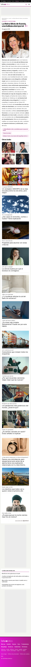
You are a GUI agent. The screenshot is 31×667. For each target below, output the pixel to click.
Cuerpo (14, 644)
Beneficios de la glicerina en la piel (11, 573)
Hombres (10, 646)
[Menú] (29, 4)
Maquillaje (4, 646)
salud (8, 650)
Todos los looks (7, 133)
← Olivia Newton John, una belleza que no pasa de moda (15, 130)
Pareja (29, 1)
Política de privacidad (13, 654)
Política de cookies (24, 654)
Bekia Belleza (5, 18)
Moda (13, 1)
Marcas (3, 644)
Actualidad (9, 1)
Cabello (9, 644)
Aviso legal (4, 654)
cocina (16, 649)
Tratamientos (25, 644)
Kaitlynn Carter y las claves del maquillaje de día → (15, 136)
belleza (12, 649)
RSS (2, 656)
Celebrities (17, 646)
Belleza (17, 1)
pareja (25, 649)
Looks (9, 18)
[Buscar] (26, 4)
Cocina (21, 1)
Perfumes (24, 646)
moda (7, 649)
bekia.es (3, 649)
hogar (18, 650)
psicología (13, 650)
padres (20, 649)
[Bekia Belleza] (5, 4)
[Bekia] (3, 1)
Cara (18, 644)
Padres (25, 1)
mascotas (3, 650)
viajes (24, 650)
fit (21, 650)
